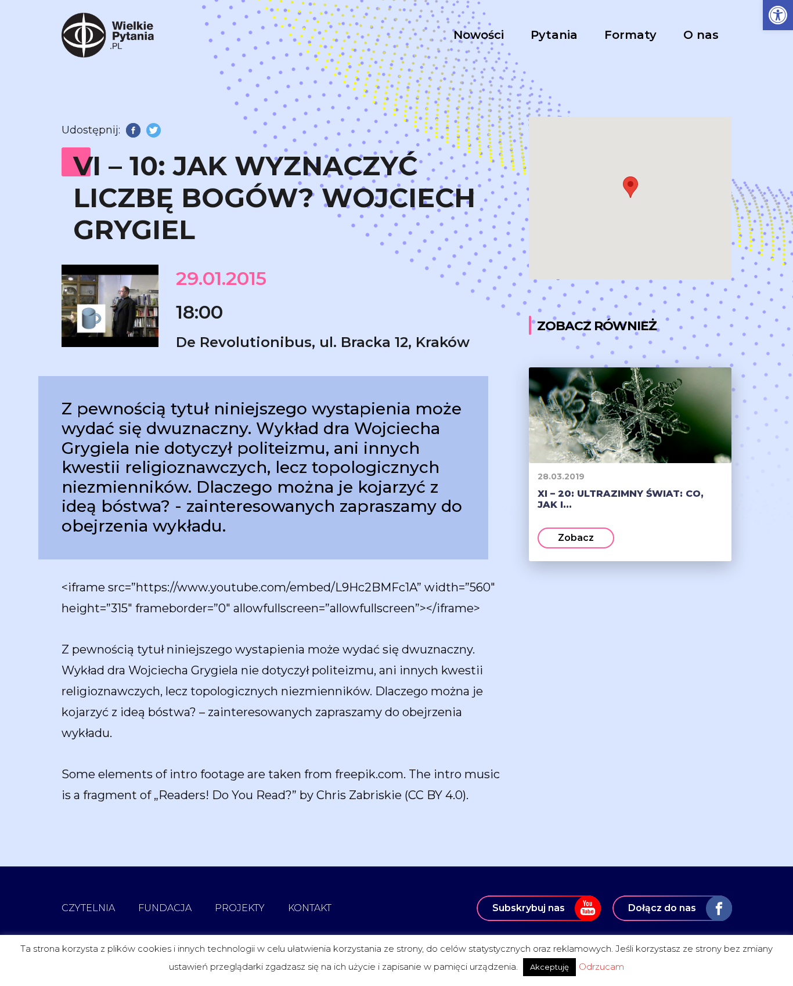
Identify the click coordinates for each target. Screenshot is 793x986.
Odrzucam (601, 966)
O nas (701, 35)
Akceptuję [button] (549, 966)
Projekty (240, 907)
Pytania (554, 35)
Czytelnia (88, 907)
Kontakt (309, 907)
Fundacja (165, 907)
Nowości (478, 35)
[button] (778, 15)
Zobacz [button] (576, 537)
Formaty (630, 35)
